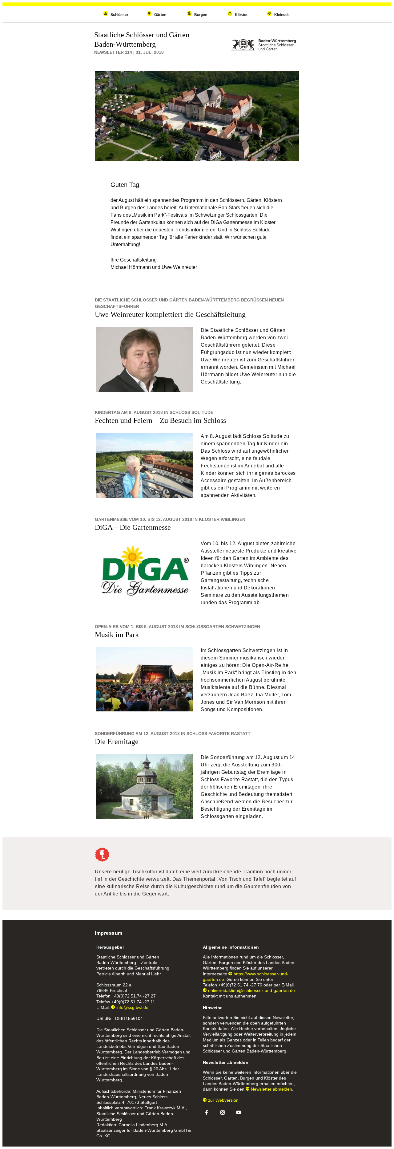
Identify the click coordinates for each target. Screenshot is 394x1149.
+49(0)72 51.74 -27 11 (133, 1001)
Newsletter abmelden (271, 1089)
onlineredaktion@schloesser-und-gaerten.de (251, 990)
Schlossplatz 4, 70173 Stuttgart (126, 1102)
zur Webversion (223, 1100)
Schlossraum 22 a (113, 984)
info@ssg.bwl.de (132, 1007)
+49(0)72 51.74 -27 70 (240, 984)
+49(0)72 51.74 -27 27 (134, 996)
